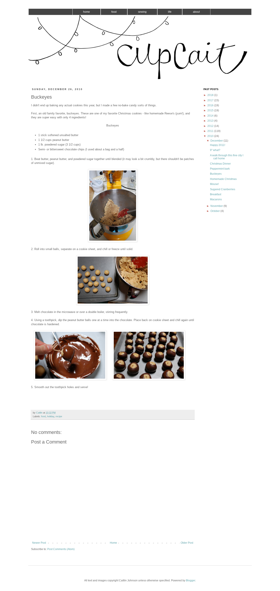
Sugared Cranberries (222, 189)
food (114, 11)
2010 (210, 136)
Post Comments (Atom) (61, 549)
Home (113, 542)
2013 (210, 120)
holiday (50, 416)
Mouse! (214, 184)
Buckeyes (216, 173)
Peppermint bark (220, 168)
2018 (210, 95)
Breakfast (215, 194)
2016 (210, 105)
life (170, 11)
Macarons (216, 199)
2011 (210, 131)
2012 (210, 126)
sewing (142, 11)
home (86, 11)
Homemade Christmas (223, 179)
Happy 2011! (217, 145)
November (217, 206)
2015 (210, 110)
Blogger (190, 580)
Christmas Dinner (220, 163)
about (196, 11)
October (215, 211)
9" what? (215, 150)
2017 (210, 100)
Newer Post (39, 542)
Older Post (187, 542)
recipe (59, 416)
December (217, 140)
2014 (210, 115)
